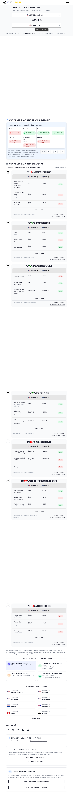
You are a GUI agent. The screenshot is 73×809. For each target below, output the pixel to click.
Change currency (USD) (57, 216)
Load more (36, 718)
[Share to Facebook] (48, 151)
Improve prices (59, 214)
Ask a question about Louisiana (36, 781)
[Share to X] (52, 151)
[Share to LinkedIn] (59, 151)
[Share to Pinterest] (55, 151)
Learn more (56, 652)
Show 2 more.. (39, 511)
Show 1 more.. (39, 210)
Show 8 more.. (39, 253)
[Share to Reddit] (62, 151)
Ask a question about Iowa (36, 787)
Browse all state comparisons (38, 741)
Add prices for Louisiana (35, 758)
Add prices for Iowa (35, 761)
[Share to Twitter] (13, 730)
